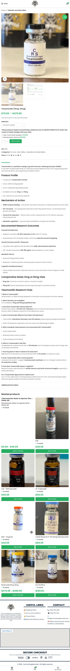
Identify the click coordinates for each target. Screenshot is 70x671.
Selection (4, 122)
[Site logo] (35, 3)
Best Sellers (21, 152)
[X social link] (9, 155)
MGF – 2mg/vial (7, 537)
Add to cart (15, 141)
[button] (52, 451)
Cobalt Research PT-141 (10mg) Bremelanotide (51, 537)
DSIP (36, 441)
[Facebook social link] (7, 155)
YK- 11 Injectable (40, 489)
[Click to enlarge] (5, 79)
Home (3, 10)
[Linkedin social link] (14, 155)
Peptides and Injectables (17, 10)
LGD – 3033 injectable (9, 489)
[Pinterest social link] (11, 155)
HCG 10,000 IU (40, 585)
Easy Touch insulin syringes (15, 135)
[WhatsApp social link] (16, 155)
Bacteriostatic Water (14, 137)
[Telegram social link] (18, 155)
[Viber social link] (20, 155)
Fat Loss (13, 152)
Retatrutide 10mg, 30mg (10, 585)
